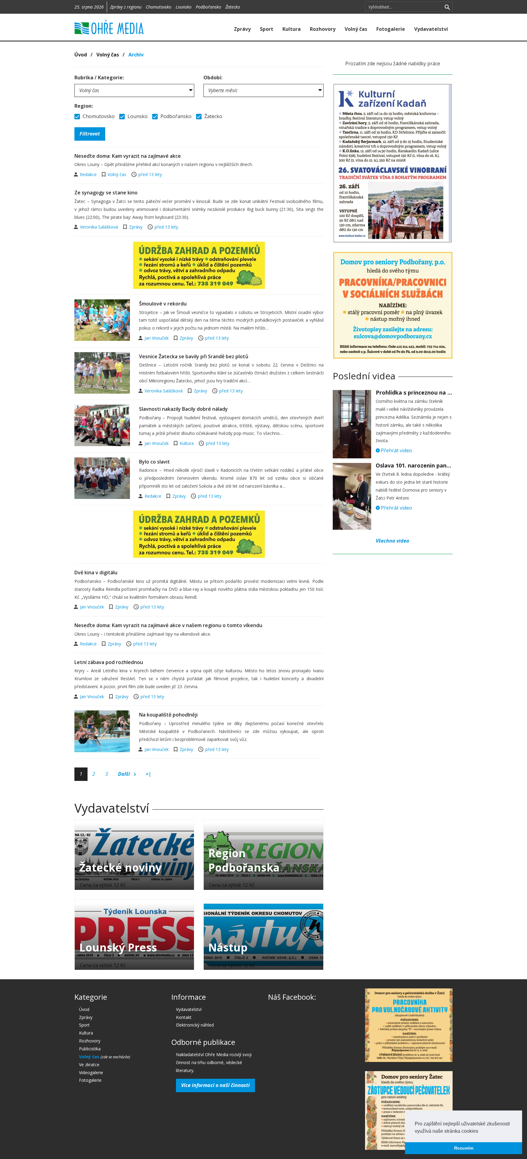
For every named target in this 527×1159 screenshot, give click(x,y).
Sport (266, 29)
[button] (480, 1131)
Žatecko (232, 7)
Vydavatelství (431, 29)
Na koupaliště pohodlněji (168, 714)
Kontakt (184, 1017)
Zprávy (242, 29)
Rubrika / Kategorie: (99, 77)
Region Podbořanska (244, 860)
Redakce (89, 174)
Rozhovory (322, 29)
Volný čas (356, 29)
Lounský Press (118, 947)
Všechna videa (392, 540)
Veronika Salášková (99, 227)
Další (124, 774)
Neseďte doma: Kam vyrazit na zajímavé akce (127, 156)
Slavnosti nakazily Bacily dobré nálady (183, 409)
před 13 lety (150, 174)
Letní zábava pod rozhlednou (108, 662)
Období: (212, 77)
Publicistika (90, 1049)
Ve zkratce (89, 1064)
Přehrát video (396, 450)
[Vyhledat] (447, 6)
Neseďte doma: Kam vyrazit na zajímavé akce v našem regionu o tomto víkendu (168, 625)
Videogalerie (91, 1072)
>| (148, 774)
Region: (83, 106)
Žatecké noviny (120, 867)
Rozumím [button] (463, 1148)
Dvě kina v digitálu (95, 572)
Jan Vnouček (157, 338)
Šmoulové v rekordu (163, 303)
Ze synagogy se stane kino (106, 192)
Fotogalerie (390, 29)
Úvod (80, 54)
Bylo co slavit (154, 461)
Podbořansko (208, 7)
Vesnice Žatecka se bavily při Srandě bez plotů (193, 356)
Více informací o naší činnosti (215, 1085)
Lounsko (184, 7)
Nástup (228, 947)
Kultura (291, 29)
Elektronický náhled (195, 1025)
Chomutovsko (158, 7)
